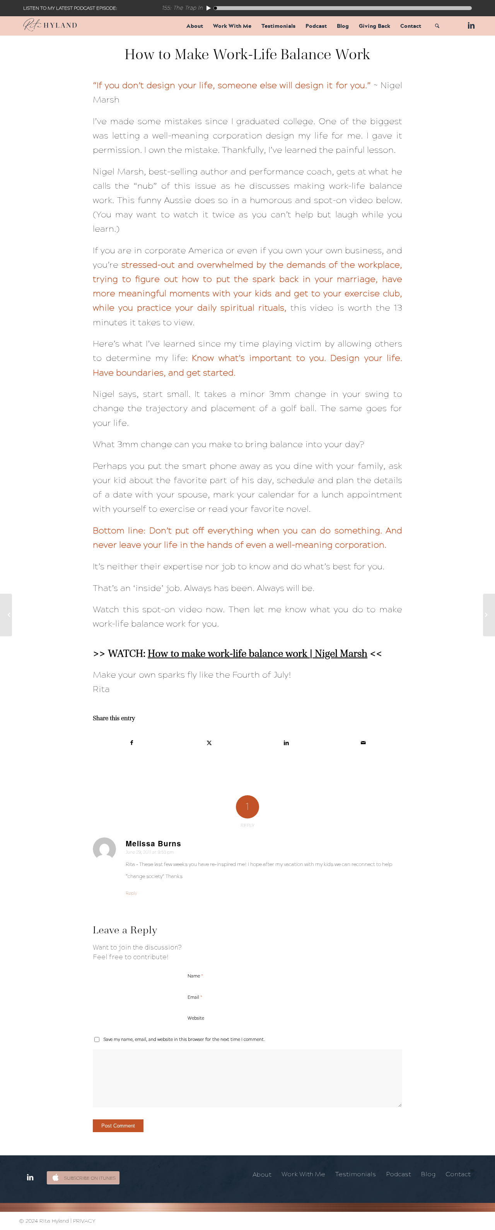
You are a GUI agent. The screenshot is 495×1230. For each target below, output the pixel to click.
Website (196, 1018)
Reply (131, 893)
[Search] (437, 26)
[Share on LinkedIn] (286, 743)
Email (195, 997)
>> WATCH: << (237, 653)
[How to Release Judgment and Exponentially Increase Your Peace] (6, 615)
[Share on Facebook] (132, 743)
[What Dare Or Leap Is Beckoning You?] (489, 615)
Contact (458, 1174)
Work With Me (303, 1174)
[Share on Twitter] (209, 743)
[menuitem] (194, 26)
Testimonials (355, 1174)
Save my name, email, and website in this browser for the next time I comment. (184, 1039)
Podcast (398, 1174)
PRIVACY (84, 1221)
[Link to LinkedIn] (470, 25)
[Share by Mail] (363, 743)
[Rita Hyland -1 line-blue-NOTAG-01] (50, 26)
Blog (428, 1174)
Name (195, 976)
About (262, 1174)
